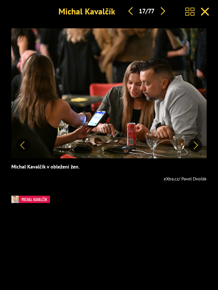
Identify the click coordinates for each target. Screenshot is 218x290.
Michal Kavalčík (86, 11)
